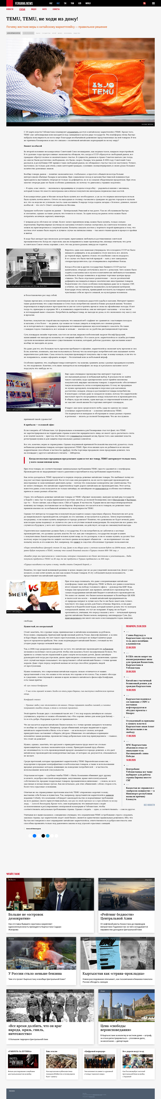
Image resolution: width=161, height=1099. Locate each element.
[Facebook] (52, 836)
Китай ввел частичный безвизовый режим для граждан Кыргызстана (139, 683)
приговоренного (73, 618)
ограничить (73, 132)
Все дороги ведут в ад (133, 1051)
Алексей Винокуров (13, 33)
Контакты (12, 1090)
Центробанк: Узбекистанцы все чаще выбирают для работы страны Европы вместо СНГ (139, 775)
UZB (79, 3)
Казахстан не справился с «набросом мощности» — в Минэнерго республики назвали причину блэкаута (140, 794)
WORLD (88, 3)
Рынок (38, 33)
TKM (72, 3)
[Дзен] (43, 836)
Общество (76, 33)
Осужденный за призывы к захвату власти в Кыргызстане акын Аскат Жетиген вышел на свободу (140, 726)
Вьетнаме (131, 499)
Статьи (22, 9)
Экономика (68, 33)
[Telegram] (47, 836)
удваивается (76, 436)
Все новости (149, 805)
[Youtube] (56, 836)
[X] (30, 836)
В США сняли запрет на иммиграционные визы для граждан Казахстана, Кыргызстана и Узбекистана (140, 662)
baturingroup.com (97, 1094)
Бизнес (60, 33)
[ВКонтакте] (34, 836)
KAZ (51, 3)
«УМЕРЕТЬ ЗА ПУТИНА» (20, 1051)
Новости (9, 9)
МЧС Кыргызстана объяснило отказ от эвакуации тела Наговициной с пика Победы (137, 751)
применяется (101, 488)
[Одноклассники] (39, 836)
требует (66, 450)
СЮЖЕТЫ (56, 9)
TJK (65, 3)
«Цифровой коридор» (94, 1051)
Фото (44, 9)
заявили (110, 795)
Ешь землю (51, 1051)
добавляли (108, 649)
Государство (46, 33)
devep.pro (92, 1096)
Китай (54, 33)
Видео (33, 9)
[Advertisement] (80, 856)
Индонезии (118, 499)
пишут (77, 542)
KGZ (58, 3)
